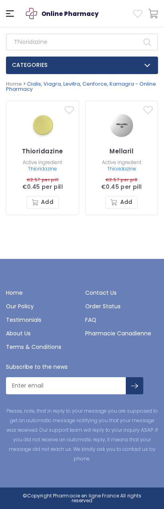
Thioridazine (42, 168)
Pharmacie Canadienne (118, 333)
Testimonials (23, 320)
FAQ (90, 320)
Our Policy (20, 306)
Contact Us (101, 293)
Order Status (103, 306)
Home (14, 84)
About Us (18, 333)
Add (47, 202)
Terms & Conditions (33, 347)
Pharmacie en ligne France (86, 495)
